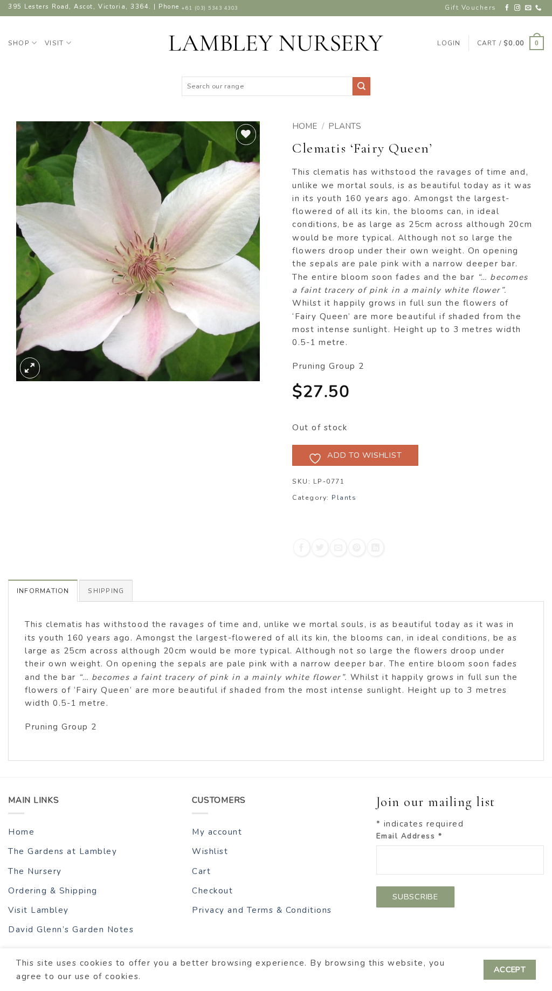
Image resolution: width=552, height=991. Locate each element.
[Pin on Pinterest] (356, 547)
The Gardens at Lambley (62, 851)
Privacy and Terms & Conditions (262, 910)
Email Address (409, 836)
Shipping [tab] (106, 591)
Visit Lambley (38, 910)
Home (304, 126)
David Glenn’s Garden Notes (71, 929)
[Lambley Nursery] (276, 43)
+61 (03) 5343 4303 (210, 8)
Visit (54, 43)
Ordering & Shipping (53, 890)
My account (217, 832)
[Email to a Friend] (338, 547)
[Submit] (361, 86)
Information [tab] (43, 591)
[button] (510, 43)
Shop (19, 43)
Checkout (212, 890)
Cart (201, 871)
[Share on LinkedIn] (375, 547)
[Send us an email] (528, 8)
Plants (344, 126)
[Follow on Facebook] (507, 8)
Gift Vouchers (470, 7)
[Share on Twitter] (320, 547)
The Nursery (35, 871)
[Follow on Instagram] (517, 8)
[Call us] (538, 8)
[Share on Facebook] (301, 547)
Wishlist (210, 851)
